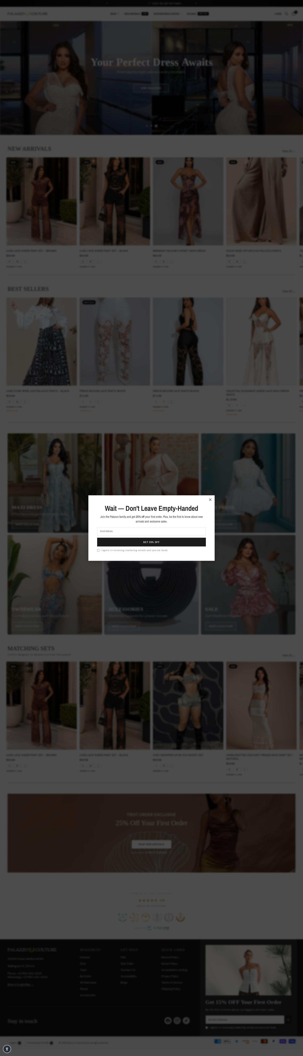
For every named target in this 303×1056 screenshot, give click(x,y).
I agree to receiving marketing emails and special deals (134, 550)
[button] (7, 1049)
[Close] (210, 499)
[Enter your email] (151, 542)
